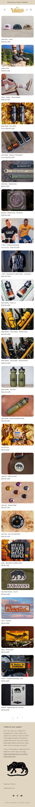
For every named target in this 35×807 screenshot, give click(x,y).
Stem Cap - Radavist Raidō (8, 505)
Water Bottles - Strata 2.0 (8, 302)
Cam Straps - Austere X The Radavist (12, 155)
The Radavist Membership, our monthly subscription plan (15, 754)
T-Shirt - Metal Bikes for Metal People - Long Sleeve (16, 274)
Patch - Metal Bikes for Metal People (11, 563)
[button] (5, 10)
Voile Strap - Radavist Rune (9, 184)
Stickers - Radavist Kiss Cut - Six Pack (12, 707)
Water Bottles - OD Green (8, 389)
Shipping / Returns (9, 784)
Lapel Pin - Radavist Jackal (9, 476)
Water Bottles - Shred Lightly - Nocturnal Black (14, 360)
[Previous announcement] (3, 2)
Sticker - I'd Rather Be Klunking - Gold (12, 678)
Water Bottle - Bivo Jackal (8, 126)
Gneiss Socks (5, 68)
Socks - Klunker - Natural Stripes (10, 97)
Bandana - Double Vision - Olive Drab (11, 212)
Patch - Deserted (6, 620)
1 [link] (12, 718)
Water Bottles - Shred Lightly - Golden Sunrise (14, 331)
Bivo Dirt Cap (5, 447)
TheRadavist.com (9, 788)
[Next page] (22, 718)
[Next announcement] (32, 2)
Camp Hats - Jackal (7, 39)
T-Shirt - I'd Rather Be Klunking (10, 245)
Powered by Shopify (24, 802)
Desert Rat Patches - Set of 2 (9, 591)
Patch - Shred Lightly (7, 649)
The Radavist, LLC (14, 802)
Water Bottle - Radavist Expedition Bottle (12, 418)
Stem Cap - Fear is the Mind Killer (10, 534)
